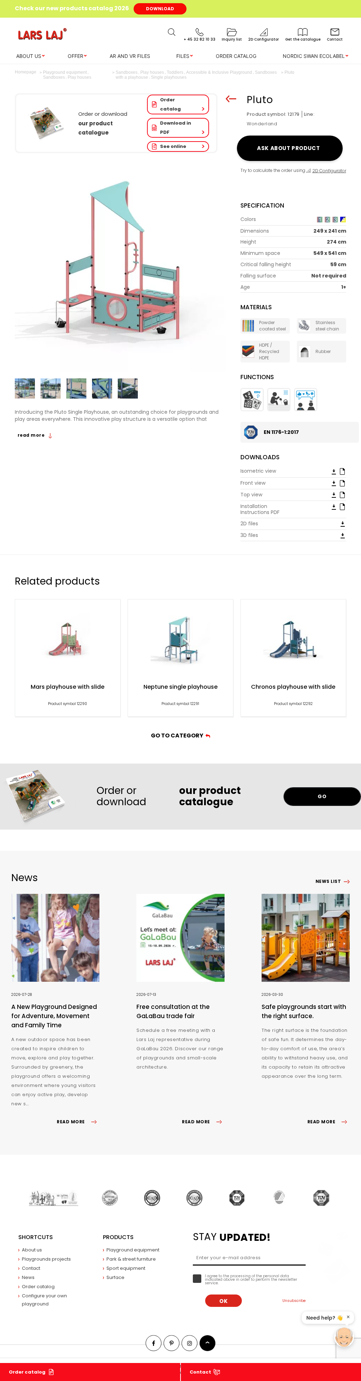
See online (173, 146)
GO (322, 796)
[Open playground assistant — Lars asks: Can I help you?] (344, 1337)
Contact (200, 1372)
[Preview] (342, 471)
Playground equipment (132, 1250)
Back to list (231, 98)
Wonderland (262, 123)
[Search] (171, 32)
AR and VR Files (130, 56)
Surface (115, 1277)
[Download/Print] (333, 471)
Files (182, 56)
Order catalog (170, 104)
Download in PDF (175, 128)
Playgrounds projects (46, 1259)
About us (28, 56)
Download (160, 9)
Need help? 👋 (324, 1317)
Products (118, 1237)
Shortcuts (35, 1237)
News (28, 1277)
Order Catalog (236, 56)
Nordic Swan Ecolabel (314, 56)
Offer (75, 56)
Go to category (178, 735)
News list (328, 881)
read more (32, 435)
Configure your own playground (44, 1299)
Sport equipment (125, 1268)
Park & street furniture (131, 1259)
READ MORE (71, 1122)
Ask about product (289, 148)
